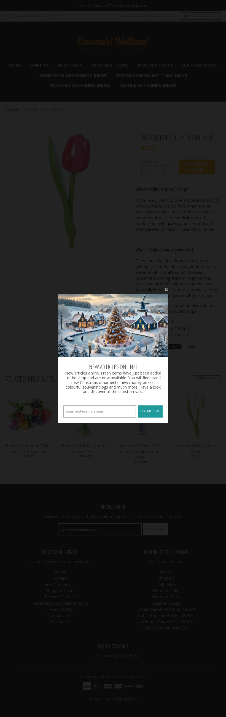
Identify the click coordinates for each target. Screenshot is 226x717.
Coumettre (150, 411)
